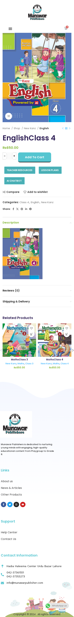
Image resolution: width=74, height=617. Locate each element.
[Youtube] (22, 504)
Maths (21, 363)
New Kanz (30, 128)
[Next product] (69, 128)
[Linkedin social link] (26, 209)
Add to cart (34, 157)
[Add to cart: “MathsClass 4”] (67, 334)
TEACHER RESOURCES (19, 170)
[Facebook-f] (3, 504)
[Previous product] (63, 128)
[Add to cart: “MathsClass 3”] (31, 334)
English (44, 128)
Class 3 (29, 363)
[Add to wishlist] (31, 328)
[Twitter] (10, 504)
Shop (17, 128)
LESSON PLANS (50, 170)
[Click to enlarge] (8, 116)
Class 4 (24, 202)
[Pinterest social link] (22, 209)
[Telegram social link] (30, 209)
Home (7, 128)
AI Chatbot (14, 180)
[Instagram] (16, 504)
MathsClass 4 (54, 359)
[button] (10, 29)
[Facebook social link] (13, 209)
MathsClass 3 (19, 359)
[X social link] (17, 209)
